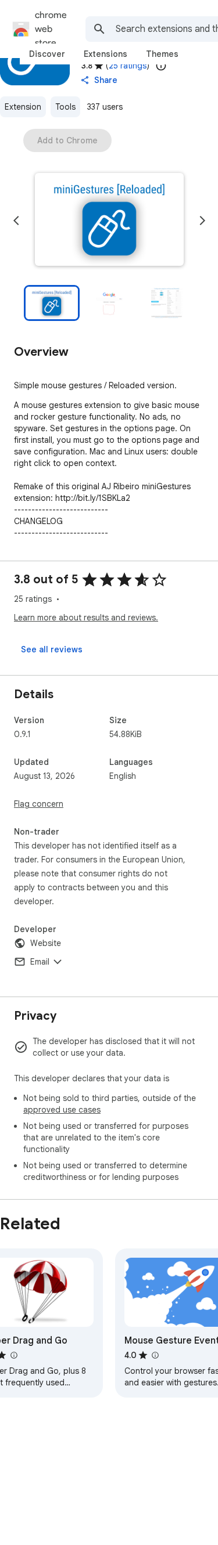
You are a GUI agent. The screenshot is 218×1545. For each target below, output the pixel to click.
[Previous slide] (16, 220)
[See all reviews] (52, 649)
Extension (23, 107)
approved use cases (62, 1109)
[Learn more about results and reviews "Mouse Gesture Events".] (155, 1355)
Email (39, 961)
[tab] (47, 54)
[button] (109, 220)
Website (45, 943)
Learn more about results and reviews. (86, 617)
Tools (65, 107)
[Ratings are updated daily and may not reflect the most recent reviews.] (161, 65)
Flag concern (38, 804)
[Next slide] (202, 220)
